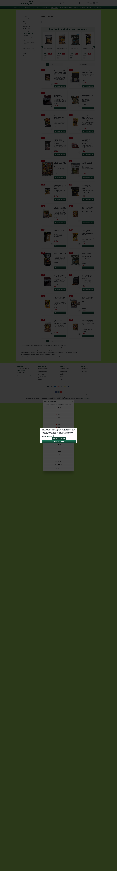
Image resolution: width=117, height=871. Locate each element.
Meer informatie (50, 436)
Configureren (62, 438)
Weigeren (55, 438)
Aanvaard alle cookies (59, 441)
